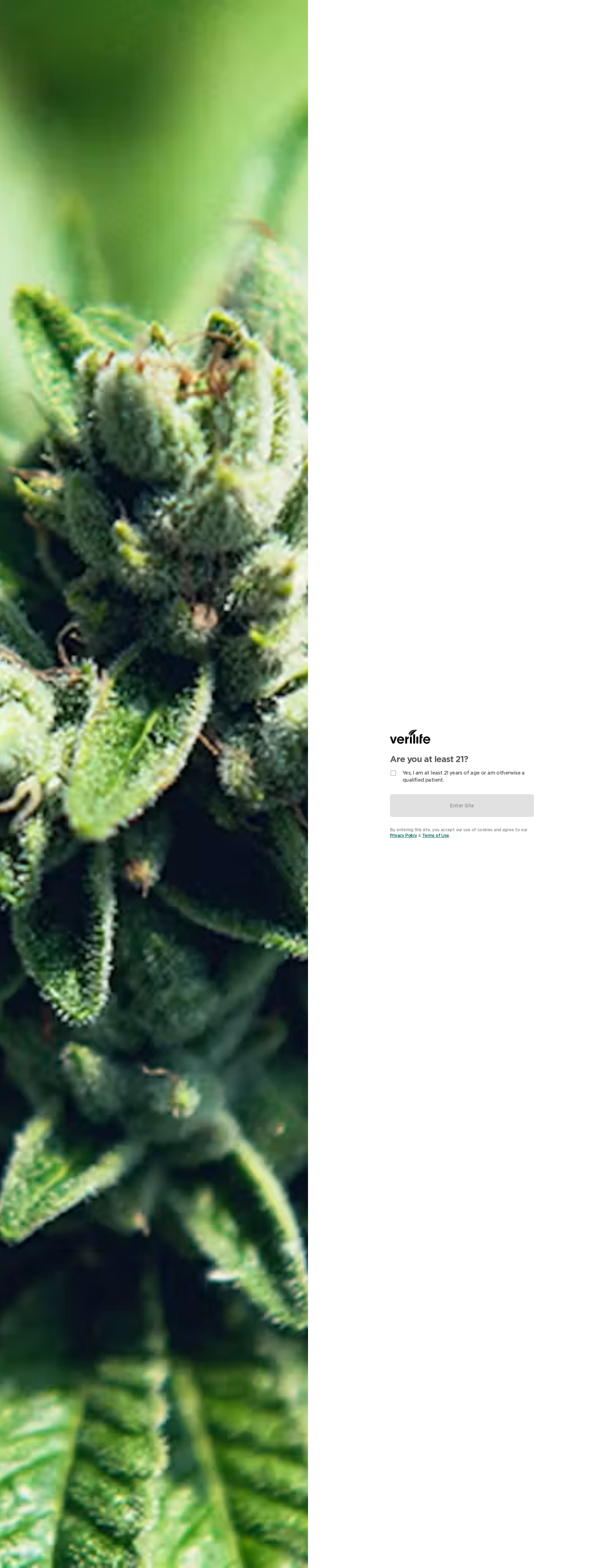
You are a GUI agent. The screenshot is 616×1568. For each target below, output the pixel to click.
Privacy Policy (403, 835)
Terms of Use (435, 835)
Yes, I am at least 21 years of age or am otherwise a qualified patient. (463, 776)
